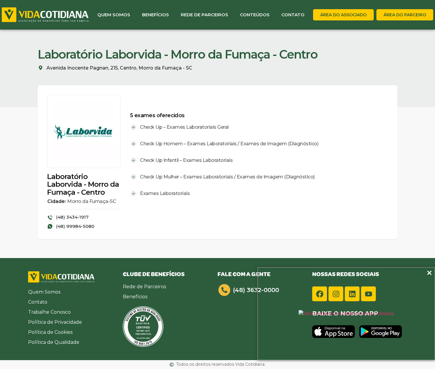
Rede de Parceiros (204, 14)
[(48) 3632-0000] (224, 290)
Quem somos (113, 14)
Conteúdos (255, 14)
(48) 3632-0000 (256, 290)
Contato (292, 14)
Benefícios (155, 14)
